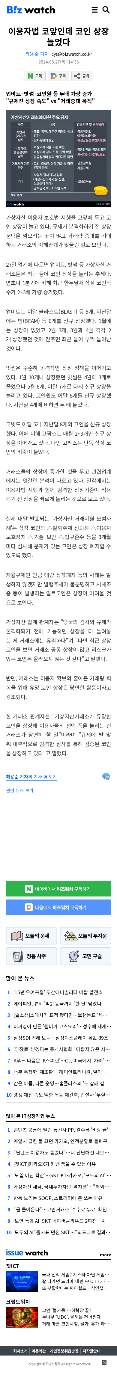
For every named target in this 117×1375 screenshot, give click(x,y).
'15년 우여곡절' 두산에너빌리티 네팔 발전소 (58, 992)
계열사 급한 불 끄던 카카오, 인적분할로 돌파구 (60, 1141)
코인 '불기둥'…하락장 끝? (66, 1310)
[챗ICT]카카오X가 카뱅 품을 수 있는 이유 (55, 1163)
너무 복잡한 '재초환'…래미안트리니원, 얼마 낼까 (63, 1071)
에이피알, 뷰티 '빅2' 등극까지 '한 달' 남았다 (57, 1003)
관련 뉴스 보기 (20, 790)
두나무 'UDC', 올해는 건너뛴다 (71, 1317)
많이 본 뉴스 (20, 978)
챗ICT (13, 1266)
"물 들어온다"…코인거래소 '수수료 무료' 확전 (60, 1209)
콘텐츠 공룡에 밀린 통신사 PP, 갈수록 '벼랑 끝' (61, 1129)
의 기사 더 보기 (31, 776)
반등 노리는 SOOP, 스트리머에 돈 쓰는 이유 (58, 1198)
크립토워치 (18, 1301)
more (105, 1255)
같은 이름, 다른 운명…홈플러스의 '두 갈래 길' (60, 1083)
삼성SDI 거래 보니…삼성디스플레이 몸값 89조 (61, 1037)
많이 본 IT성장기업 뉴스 (30, 1115)
